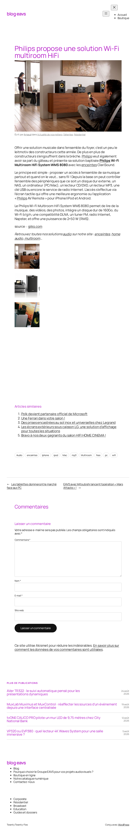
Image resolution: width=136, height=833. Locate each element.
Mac (65, 455)
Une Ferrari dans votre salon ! (43, 418)
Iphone (45, 455)
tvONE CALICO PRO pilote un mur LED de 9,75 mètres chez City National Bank (54, 719)
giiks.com (35, 226)
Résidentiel (79, 134)
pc (106, 455)
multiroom (32, 238)
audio (67, 234)
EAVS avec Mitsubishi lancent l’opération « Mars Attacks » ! (93, 485)
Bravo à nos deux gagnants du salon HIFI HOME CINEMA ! (63, 435)
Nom (18, 580)
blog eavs (16, 14)
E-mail (19, 595)
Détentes (68, 134)
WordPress (123, 824)
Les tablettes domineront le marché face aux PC (32, 485)
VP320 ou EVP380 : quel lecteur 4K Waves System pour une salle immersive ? (55, 732)
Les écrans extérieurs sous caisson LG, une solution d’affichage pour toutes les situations (69, 429)
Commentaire (23, 539)
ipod (56, 455)
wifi (114, 455)
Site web (19, 610)
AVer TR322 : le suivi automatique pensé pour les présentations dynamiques (43, 692)
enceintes (89, 165)
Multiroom (86, 455)
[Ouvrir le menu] (106, 13)
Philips (87, 156)
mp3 (74, 455)
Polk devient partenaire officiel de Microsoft (54, 414)
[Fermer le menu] (114, 7)
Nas (98, 455)
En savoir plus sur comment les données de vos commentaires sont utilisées (67, 647)
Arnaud (27, 134)
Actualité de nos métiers (49, 134)
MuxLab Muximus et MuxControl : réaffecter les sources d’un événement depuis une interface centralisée (62, 706)
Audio (19, 455)
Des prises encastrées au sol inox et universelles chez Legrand (68, 422)
